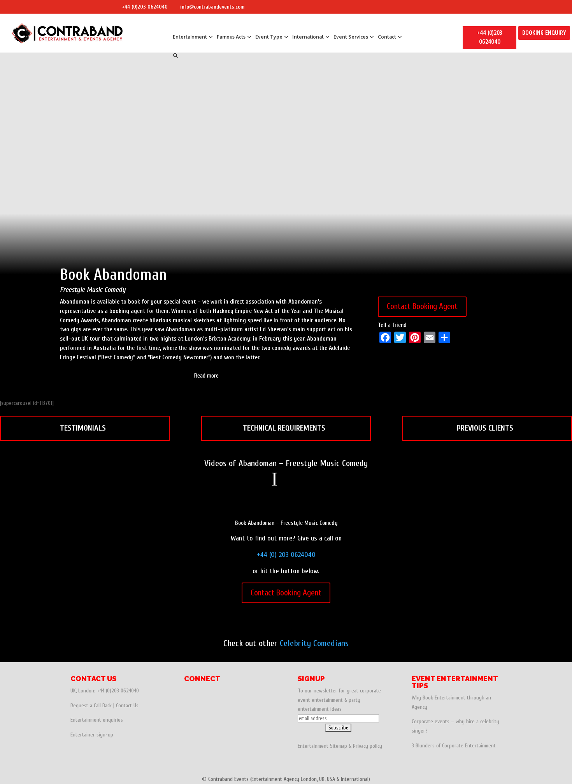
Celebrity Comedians (314, 643)
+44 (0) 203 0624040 (286, 555)
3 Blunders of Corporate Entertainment (454, 745)
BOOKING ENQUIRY (544, 33)
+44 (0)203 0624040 (145, 7)
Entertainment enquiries (96, 720)
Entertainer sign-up (91, 734)
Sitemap (338, 746)
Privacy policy (367, 746)
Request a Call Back (91, 705)
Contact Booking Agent (422, 306)
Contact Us (127, 705)
